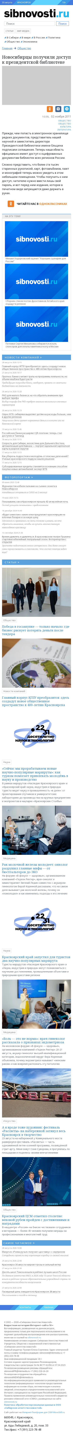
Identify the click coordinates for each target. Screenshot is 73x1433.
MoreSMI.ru (59, 1412)
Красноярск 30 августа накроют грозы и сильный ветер (31, 1264)
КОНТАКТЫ (25, 1307)
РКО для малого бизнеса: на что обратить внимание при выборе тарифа (32, 397)
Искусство (9, 1121)
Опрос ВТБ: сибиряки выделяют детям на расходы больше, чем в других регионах (36, 415)
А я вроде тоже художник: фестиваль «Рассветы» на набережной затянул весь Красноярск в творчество (34, 1131)
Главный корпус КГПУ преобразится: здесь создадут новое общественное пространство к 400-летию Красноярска (34, 367)
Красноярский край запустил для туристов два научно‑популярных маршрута (36, 959)
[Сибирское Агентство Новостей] (36, 13)
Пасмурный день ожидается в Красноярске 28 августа (31, 1291)
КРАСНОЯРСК (24, 2)
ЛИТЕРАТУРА (64, 129)
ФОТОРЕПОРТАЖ (19, 477)
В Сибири (13, 37)
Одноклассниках (53, 204)
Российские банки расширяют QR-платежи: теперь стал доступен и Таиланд (32, 434)
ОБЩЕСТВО (64, 120)
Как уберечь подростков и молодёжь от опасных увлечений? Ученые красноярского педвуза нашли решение (35, 457)
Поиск (62, 24)
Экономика (30, 41)
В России (39, 37)
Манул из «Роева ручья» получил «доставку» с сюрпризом (33, 1251)
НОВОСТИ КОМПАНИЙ (23, 357)
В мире (26, 37)
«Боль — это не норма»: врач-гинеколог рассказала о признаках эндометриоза (33, 1040)
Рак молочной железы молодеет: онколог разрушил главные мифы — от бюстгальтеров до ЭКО (35, 868)
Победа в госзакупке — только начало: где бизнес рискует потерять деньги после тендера (35, 630)
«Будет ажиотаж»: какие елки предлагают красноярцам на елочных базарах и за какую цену (33, 516)
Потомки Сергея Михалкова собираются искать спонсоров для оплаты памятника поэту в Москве (32, 345)
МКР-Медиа (23, 31)
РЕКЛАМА (48, 1307)
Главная (7, 48)
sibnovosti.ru (34, 1337)
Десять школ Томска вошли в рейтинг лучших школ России (34, 1272)
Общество (13, 41)
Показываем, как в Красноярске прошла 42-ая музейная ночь (35, 501)
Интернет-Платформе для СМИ (37, 1412)
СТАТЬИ (12, 562)
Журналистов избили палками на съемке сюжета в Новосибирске (29, 487)
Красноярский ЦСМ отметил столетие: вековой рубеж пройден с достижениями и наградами (35, 1219)
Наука (6, 762)
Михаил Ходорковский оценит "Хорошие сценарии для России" (36, 260)
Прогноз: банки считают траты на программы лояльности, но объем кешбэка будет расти (34, 378)
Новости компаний (14, 691)
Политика (54, 37)
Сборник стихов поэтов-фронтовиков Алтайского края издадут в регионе (35, 302)
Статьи (9, 31)
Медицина (9, 858)
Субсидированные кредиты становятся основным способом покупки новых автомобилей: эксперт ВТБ (34, 468)
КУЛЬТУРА (65, 126)
